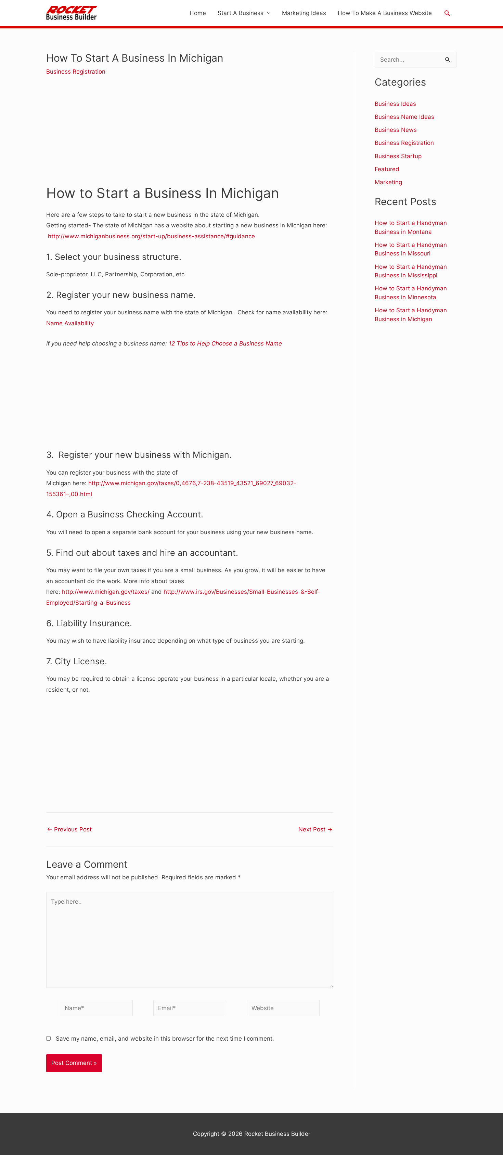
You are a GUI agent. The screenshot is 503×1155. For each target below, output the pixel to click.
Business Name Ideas (404, 116)
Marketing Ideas (304, 13)
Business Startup (398, 156)
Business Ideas (395, 103)
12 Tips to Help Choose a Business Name (225, 343)
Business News (396, 129)
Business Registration (75, 71)
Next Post (315, 829)
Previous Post (69, 829)
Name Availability (70, 323)
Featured (387, 169)
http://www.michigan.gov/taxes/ (106, 591)
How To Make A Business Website (385, 13)
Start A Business (240, 13)
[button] (447, 13)
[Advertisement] (189, 136)
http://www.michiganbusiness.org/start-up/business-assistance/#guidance (151, 236)
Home (198, 13)
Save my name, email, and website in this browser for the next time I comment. (165, 1038)
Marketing (388, 182)
